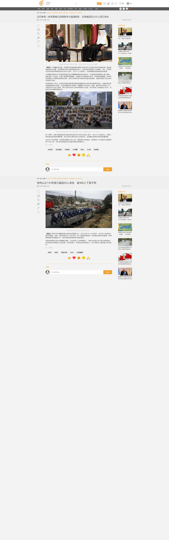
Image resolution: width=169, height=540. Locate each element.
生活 (76, 9)
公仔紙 (85, 9)
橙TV (43, 9)
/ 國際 (44, 12)
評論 (56, 9)
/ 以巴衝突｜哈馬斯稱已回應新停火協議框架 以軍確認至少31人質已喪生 (64, 12)
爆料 (123, 3)
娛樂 (80, 9)
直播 (48, 9)
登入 (131, 3)
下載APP (99, 3)
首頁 (39, 9)
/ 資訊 (40, 12)
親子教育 (70, 9)
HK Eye (91, 9)
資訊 (52, 9)
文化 (65, 9)
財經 (60, 9)
